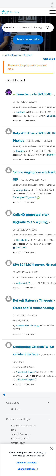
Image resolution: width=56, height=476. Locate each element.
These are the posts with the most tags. (27, 67)
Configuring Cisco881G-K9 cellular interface (34, 354)
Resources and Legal (18, 419)
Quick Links (12, 403)
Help (13, 430)
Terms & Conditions (20, 434)
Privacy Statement (26, 462)
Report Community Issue (23, 426)
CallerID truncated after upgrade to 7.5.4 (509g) (32, 222)
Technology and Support (18, 55)
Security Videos (20, 321)
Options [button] (48, 59)
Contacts (15, 409)
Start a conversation (28, 39)
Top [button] (4, 394)
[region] (28, 460)
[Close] (51, 448)
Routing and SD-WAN (23, 367)
